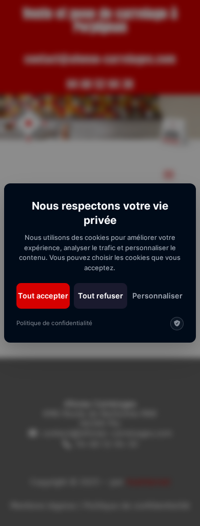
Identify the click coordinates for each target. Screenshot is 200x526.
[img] (177, 323)
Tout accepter (43, 295)
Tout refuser (100, 295)
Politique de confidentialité (54, 323)
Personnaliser (157, 295)
